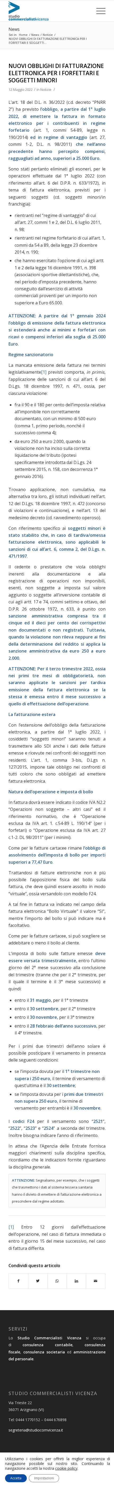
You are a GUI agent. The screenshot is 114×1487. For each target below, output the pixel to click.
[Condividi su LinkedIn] (76, 1280)
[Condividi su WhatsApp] (57, 1280)
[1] (43, 372)
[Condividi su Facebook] (18, 1280)
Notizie (45, 89)
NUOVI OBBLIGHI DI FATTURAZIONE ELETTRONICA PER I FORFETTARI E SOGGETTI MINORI (56, 73)
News (14, 29)
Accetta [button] (15, 1478)
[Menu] (98, 11)
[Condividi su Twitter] (37, 1280)
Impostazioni (44, 1478)
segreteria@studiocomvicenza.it (35, 1430)
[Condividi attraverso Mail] (95, 1280)
